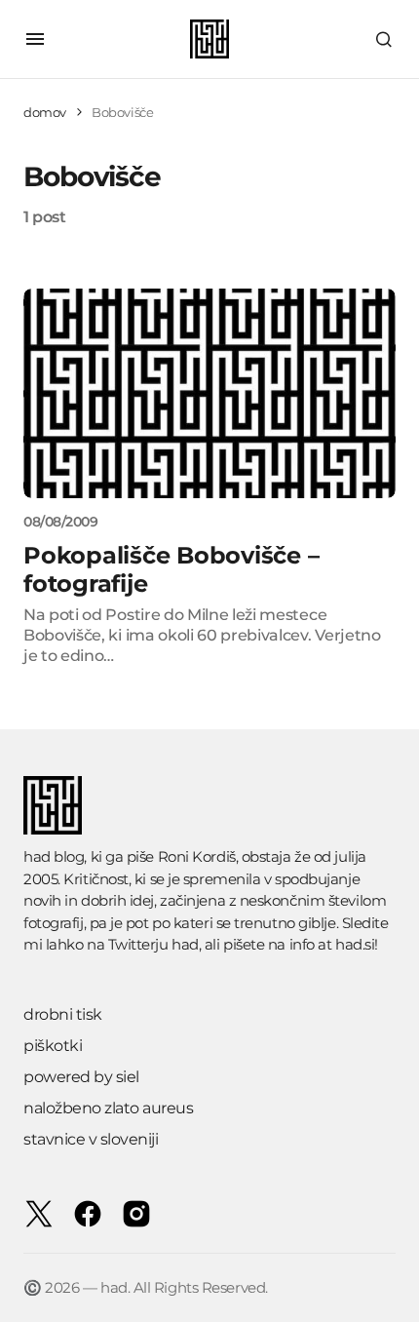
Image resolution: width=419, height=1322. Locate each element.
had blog (53, 856)
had (185, 944)
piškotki (52, 1045)
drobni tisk (62, 1014)
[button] (35, 39)
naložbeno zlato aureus (108, 1108)
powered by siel (81, 1077)
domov (44, 112)
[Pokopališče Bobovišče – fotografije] (209, 393)
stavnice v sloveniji (90, 1139)
